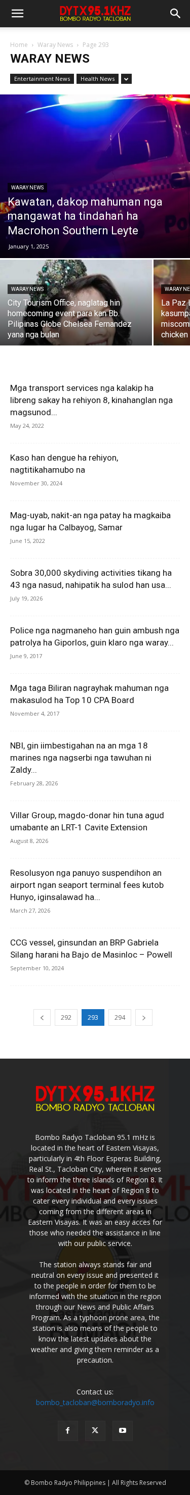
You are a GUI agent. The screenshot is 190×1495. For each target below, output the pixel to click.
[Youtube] (122, 1431)
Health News (98, 78)
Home (19, 44)
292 (66, 1017)
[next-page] (144, 1017)
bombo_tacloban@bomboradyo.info (95, 1402)
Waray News (55, 44)
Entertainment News (42, 78)
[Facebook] (68, 1431)
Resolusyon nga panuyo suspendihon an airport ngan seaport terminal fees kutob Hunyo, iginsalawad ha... (87, 885)
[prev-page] (42, 1017)
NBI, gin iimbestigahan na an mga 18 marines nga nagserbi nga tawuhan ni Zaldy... (80, 757)
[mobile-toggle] (17, 13)
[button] (176, 13)
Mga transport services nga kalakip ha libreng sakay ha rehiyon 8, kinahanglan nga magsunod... (91, 400)
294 (120, 1017)
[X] (95, 1431)
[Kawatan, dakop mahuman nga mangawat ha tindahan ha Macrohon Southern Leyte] (95, 176)
